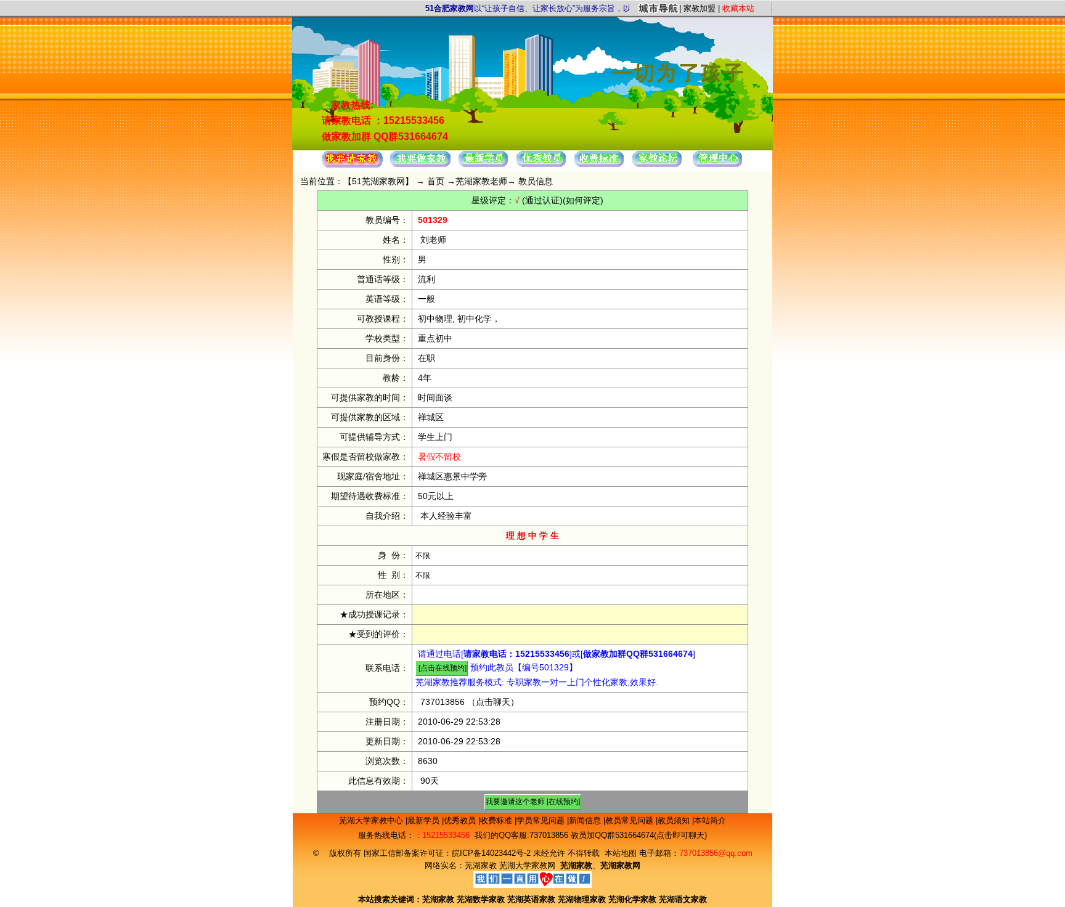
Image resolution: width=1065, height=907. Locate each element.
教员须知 (675, 820)
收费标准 (497, 820)
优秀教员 (461, 820)
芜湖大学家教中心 (372, 820)
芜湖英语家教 (532, 899)
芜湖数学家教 (481, 899)
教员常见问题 (630, 820)
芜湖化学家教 (632, 899)
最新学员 (424, 820)
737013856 (442, 702)
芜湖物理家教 (582, 899)
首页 (435, 181)
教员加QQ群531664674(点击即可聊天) (639, 835)
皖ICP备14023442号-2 (492, 853)
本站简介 (710, 820)
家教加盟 (699, 8)
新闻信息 (586, 820)
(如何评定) (583, 200)
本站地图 (621, 853)
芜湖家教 (481, 865)
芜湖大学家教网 (527, 865)
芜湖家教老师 (481, 181)
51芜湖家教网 (378, 181)
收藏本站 (738, 8)
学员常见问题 (541, 820)
